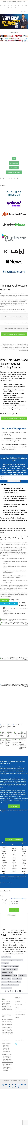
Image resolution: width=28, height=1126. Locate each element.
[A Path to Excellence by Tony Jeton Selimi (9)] (14, 623)
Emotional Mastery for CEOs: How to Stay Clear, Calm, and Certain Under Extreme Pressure (7, 1058)
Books (17, 1007)
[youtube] (3, 178)
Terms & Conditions (20, 1014)
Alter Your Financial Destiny (18, 899)
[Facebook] (6, 991)
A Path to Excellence (7, 612)
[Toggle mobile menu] (25, 11)
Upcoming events (5, 891)
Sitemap (18, 1017)
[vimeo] (17, 178)
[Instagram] (11, 991)
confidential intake (6, 520)
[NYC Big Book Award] (7, 619)
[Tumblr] (22, 991)
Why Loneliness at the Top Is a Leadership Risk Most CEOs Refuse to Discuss (7, 1067)
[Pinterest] (15, 991)
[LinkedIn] (20, 991)
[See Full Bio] (22, 954)
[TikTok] (13, 991)
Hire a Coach (19, 1004)
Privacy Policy (19, 1011)
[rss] (14, 178)
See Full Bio (18, 954)
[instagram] (0, 178)
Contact (18, 1001)
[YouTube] (18, 991)
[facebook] (6, 178)
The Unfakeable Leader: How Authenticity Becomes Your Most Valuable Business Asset (6, 1047)
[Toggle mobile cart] (21, 11)
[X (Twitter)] (8, 991)
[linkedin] (11, 178)
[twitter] (9, 178)
